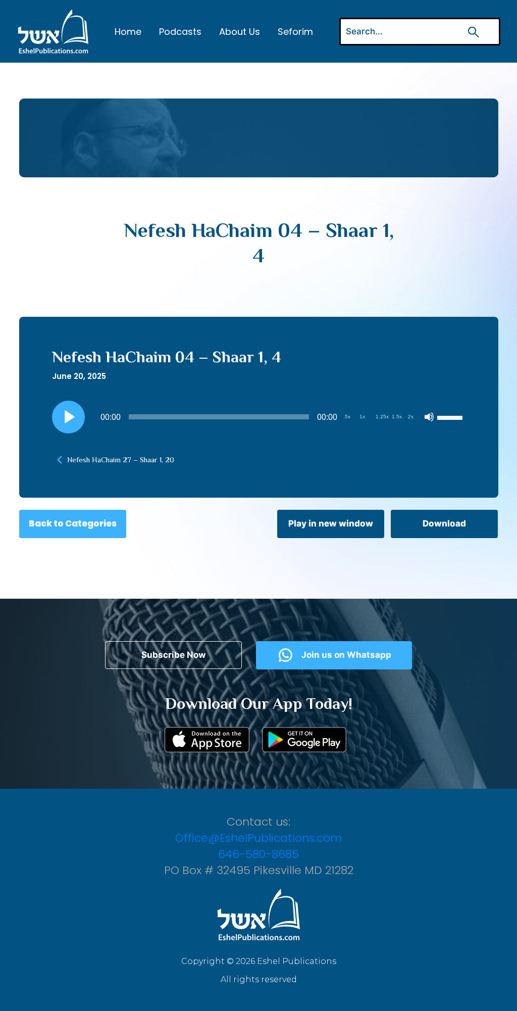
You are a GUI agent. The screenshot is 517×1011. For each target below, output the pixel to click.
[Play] (68, 417)
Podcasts (180, 31)
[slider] (451, 417)
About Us (239, 31)
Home (128, 31)
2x (410, 416)
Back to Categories (73, 523)
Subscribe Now (173, 655)
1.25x (382, 416)
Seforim (295, 31)
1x (362, 416)
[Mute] (429, 417)
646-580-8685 (258, 854)
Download (444, 523)
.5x (346, 416)
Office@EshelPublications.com (258, 838)
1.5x (397, 416)
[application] (259, 417)
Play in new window (330, 523)
